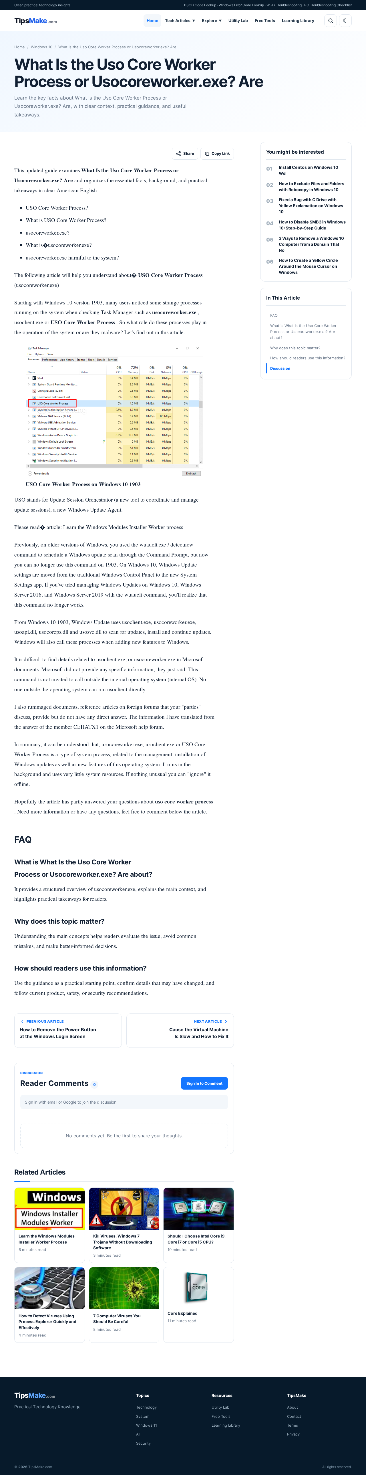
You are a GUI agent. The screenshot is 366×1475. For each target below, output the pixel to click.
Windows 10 (41, 47)
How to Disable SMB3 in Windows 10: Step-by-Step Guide (312, 224)
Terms (292, 1425)
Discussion (280, 368)
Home (152, 20)
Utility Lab (238, 20)
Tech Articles (180, 20)
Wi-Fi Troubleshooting (284, 5)
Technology (146, 1407)
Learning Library (298, 20)
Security (143, 1443)
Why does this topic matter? (295, 348)
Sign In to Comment (204, 1083)
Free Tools (265, 20)
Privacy (293, 1434)
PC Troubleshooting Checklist (328, 5)
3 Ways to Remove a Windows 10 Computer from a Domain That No (311, 244)
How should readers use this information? (307, 358)
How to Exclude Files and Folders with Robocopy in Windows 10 (311, 186)
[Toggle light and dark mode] (345, 20)
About (292, 1407)
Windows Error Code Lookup (241, 5)
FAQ (274, 315)
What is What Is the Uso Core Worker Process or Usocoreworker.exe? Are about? (303, 331)
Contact (294, 1416)
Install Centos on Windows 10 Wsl (308, 170)
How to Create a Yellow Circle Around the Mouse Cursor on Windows (308, 266)
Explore (212, 20)
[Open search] (330, 20)
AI (138, 1434)
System (142, 1416)
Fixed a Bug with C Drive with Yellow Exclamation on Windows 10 (311, 205)
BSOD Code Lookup (200, 5)
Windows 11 (146, 1425)
